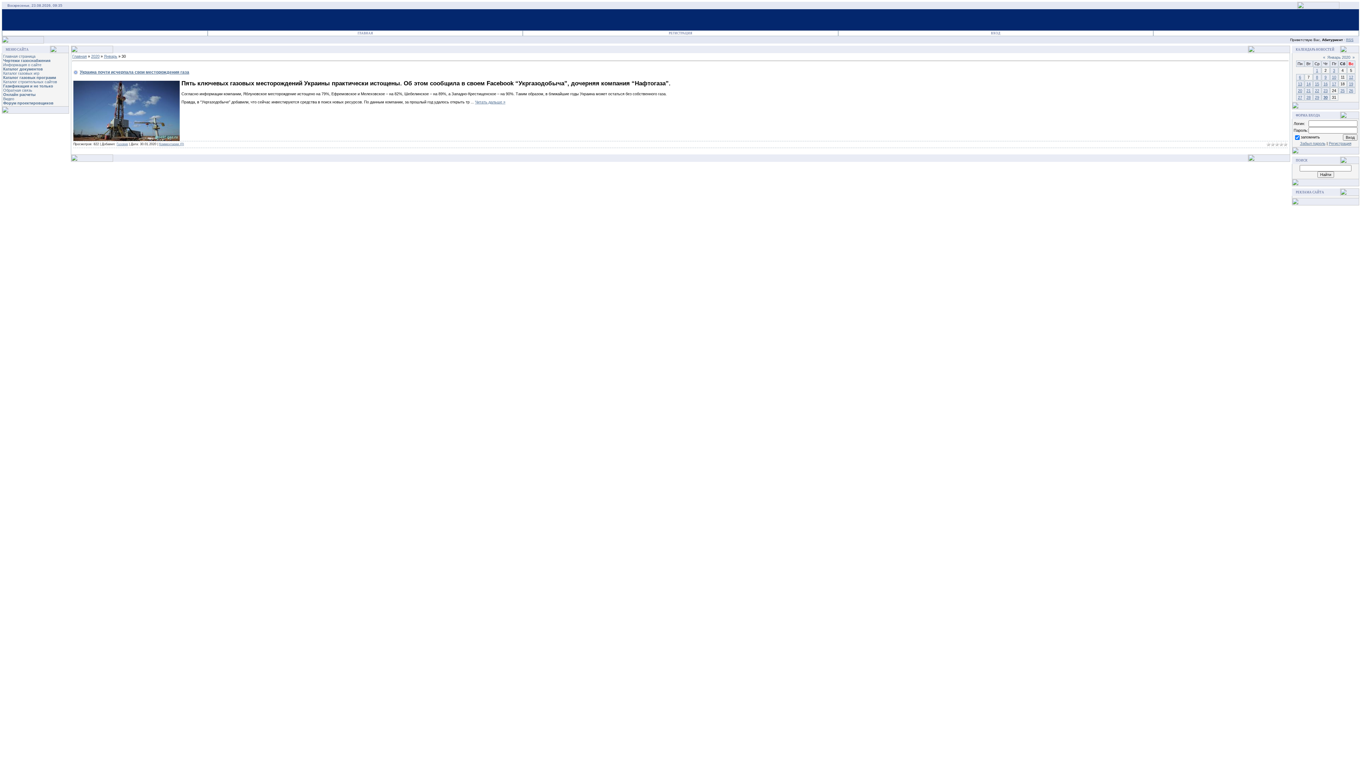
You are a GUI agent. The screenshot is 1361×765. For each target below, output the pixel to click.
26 (1351, 91)
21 (1308, 91)
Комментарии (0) (171, 144)
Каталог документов (23, 69)
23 (1325, 91)
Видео (8, 99)
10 (1334, 77)
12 (1351, 77)
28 (1308, 97)
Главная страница (19, 56)
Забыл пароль (1313, 143)
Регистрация (680, 33)
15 (1317, 84)
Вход (995, 33)
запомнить (1310, 137)
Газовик (122, 144)
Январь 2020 (1338, 57)
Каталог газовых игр (21, 73)
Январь (110, 56)
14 (1308, 84)
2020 (95, 56)
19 (1351, 84)
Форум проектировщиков (28, 103)
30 (1325, 97)
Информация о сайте (22, 65)
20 (1300, 91)
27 (1300, 97)
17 (1334, 84)
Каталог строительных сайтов (30, 82)
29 (1317, 97)
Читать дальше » (490, 102)
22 (1317, 91)
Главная (365, 33)
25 (1342, 91)
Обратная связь (17, 90)
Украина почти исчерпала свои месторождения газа (134, 72)
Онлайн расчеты (19, 94)
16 (1325, 84)
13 (1300, 84)
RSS (1350, 40)
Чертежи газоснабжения (26, 60)
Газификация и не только (28, 86)
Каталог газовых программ (29, 77)
